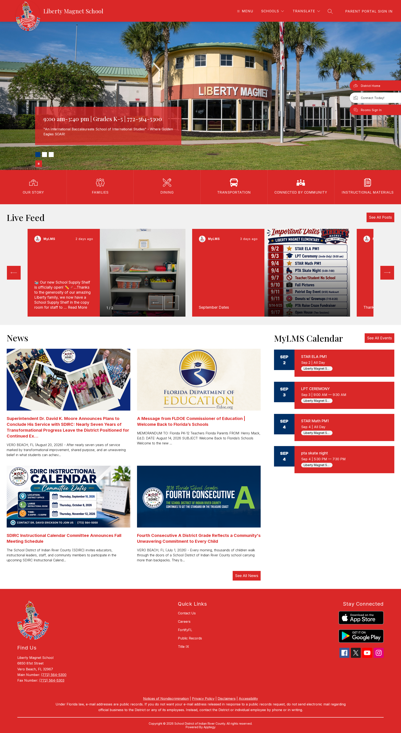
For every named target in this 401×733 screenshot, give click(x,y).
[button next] (172, 303)
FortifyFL (185, 630)
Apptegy (210, 727)
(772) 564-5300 (53, 675)
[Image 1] (37, 154)
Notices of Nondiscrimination (166, 698)
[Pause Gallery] (38, 163)
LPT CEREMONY (315, 389)
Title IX (183, 646)
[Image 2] (44, 154)
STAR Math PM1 (315, 421)
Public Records (190, 638)
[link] (369, 11)
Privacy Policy (203, 698)
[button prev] (14, 273)
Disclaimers (227, 698)
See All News (246, 575)
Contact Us (187, 613)
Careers (184, 621)
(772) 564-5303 (51, 680)
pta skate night (314, 453)
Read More (77, 307)
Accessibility (248, 698)
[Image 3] (51, 154)
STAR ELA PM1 (314, 356)
